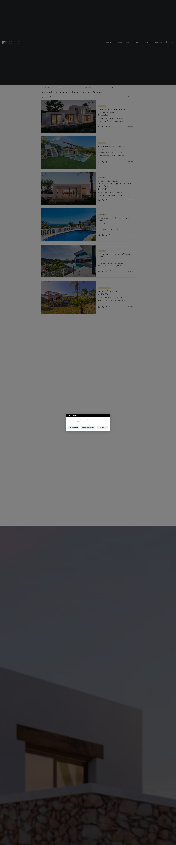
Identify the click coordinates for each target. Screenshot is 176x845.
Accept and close (73, 427)
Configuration (101, 427)
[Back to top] (172, 841)
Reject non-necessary (88, 427)
